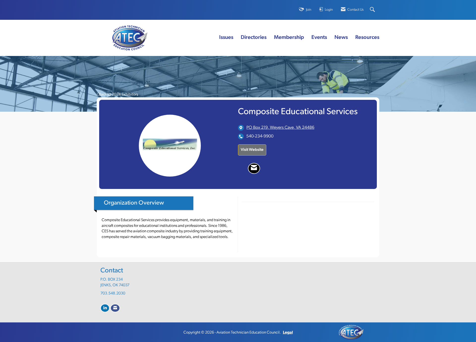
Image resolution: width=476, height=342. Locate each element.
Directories (254, 37)
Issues (226, 37)
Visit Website (252, 150)
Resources (367, 37)
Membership (289, 37)
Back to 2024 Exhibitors (118, 95)
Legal (288, 333)
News (341, 37)
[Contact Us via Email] (115, 308)
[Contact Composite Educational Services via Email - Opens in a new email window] (254, 168)
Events (319, 37)
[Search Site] (373, 10)
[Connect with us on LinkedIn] (105, 308)
